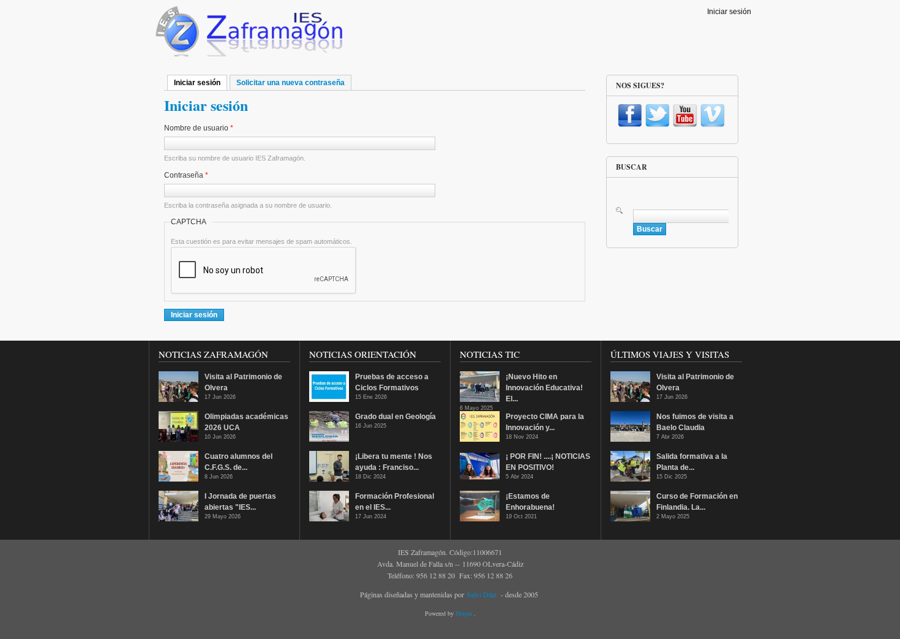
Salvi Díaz (482, 594)
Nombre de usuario (198, 128)
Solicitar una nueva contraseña (290, 82)
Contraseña (186, 175)
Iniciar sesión (729, 11)
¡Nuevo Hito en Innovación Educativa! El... (544, 387)
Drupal (465, 613)
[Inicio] (248, 34)
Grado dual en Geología (395, 416)
